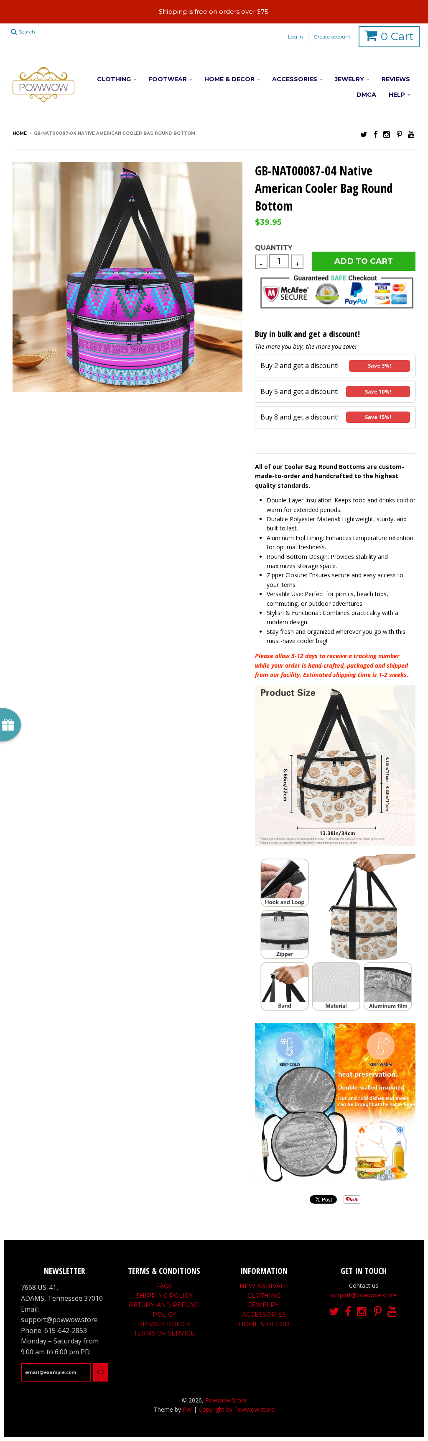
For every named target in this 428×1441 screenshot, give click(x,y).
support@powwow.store (363, 1295)
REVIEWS (396, 79)
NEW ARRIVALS (263, 1286)
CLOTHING (114, 79)
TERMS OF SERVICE (164, 1333)
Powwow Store (226, 1400)
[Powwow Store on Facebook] (375, 134)
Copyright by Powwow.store (237, 1409)
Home (20, 133)
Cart (397, 36)
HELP (397, 94)
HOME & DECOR (229, 79)
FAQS (164, 1286)
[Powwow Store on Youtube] (411, 134)
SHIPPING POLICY (164, 1295)
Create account (332, 36)
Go (100, 1372)
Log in (295, 36)
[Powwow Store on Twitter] (363, 134)
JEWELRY (349, 79)
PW (187, 1409)
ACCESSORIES (294, 79)
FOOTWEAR (167, 79)
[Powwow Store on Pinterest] (399, 134)
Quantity (273, 248)
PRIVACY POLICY (164, 1324)
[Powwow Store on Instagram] (387, 134)
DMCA (366, 94)
